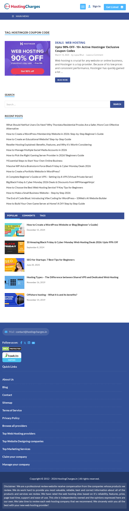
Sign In (97, 6)
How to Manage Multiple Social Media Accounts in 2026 (36, 149)
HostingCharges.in (67, 478)
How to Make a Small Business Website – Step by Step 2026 (38, 192)
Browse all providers (14, 425)
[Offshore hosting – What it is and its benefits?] (14, 294)
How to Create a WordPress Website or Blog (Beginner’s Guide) (62, 224)
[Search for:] (64, 104)
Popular (12, 215)
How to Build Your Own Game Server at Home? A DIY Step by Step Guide (45, 203)
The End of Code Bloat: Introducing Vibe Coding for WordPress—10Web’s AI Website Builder (56, 198)
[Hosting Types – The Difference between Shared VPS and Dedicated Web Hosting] (14, 277)
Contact (7, 395)
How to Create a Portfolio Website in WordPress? (33, 171)
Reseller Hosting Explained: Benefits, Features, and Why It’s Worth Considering (49, 144)
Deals (59, 43)
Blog (5, 387)
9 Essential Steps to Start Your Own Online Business (34, 160)
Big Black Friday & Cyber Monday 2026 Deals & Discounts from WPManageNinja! (50, 182)
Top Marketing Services (16, 449)
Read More (61, 79)
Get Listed (112, 7)
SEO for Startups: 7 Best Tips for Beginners (51, 259)
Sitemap (7, 402)
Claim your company (14, 456)
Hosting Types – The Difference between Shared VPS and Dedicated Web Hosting (72, 277)
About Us (8, 379)
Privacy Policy (11, 418)
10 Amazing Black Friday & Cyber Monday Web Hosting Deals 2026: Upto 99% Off (72, 242)
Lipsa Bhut (79, 54)
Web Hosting (75, 43)
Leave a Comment (94, 54)
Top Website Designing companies (22, 441)
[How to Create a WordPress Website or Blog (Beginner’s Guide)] (14, 224)
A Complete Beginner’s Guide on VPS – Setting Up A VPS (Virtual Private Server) (49, 176)
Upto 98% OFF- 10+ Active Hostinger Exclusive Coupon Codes (87, 49)
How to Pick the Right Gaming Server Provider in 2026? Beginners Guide (45, 155)
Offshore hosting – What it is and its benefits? (52, 294)
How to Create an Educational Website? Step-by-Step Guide (38, 139)
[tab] (12, 216)
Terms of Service (12, 410)
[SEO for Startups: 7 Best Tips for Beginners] (14, 259)
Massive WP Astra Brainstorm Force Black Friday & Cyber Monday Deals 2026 (48, 165)
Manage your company (16, 464)
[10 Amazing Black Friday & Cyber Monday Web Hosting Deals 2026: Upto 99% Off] (14, 242)
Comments (28, 215)
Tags (42, 215)
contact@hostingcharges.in (31, 331)
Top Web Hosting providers (18, 433)
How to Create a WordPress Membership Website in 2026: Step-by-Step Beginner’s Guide (55, 133)
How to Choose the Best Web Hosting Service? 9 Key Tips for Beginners (44, 187)
